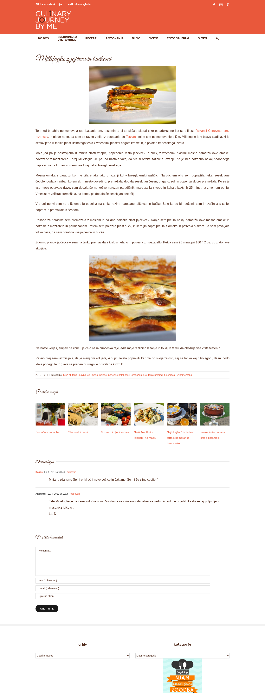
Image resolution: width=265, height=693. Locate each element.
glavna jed (84, 374)
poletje (103, 374)
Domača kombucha (47, 432)
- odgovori (70, 472)
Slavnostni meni (78, 432)
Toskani (131, 136)
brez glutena (70, 374)
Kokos (39, 472)
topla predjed (155, 374)
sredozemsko (139, 374)
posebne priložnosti (119, 374)
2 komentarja (184, 374)
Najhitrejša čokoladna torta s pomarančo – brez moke (180, 438)
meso (95, 374)
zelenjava (169, 374)
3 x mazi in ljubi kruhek (115, 432)
